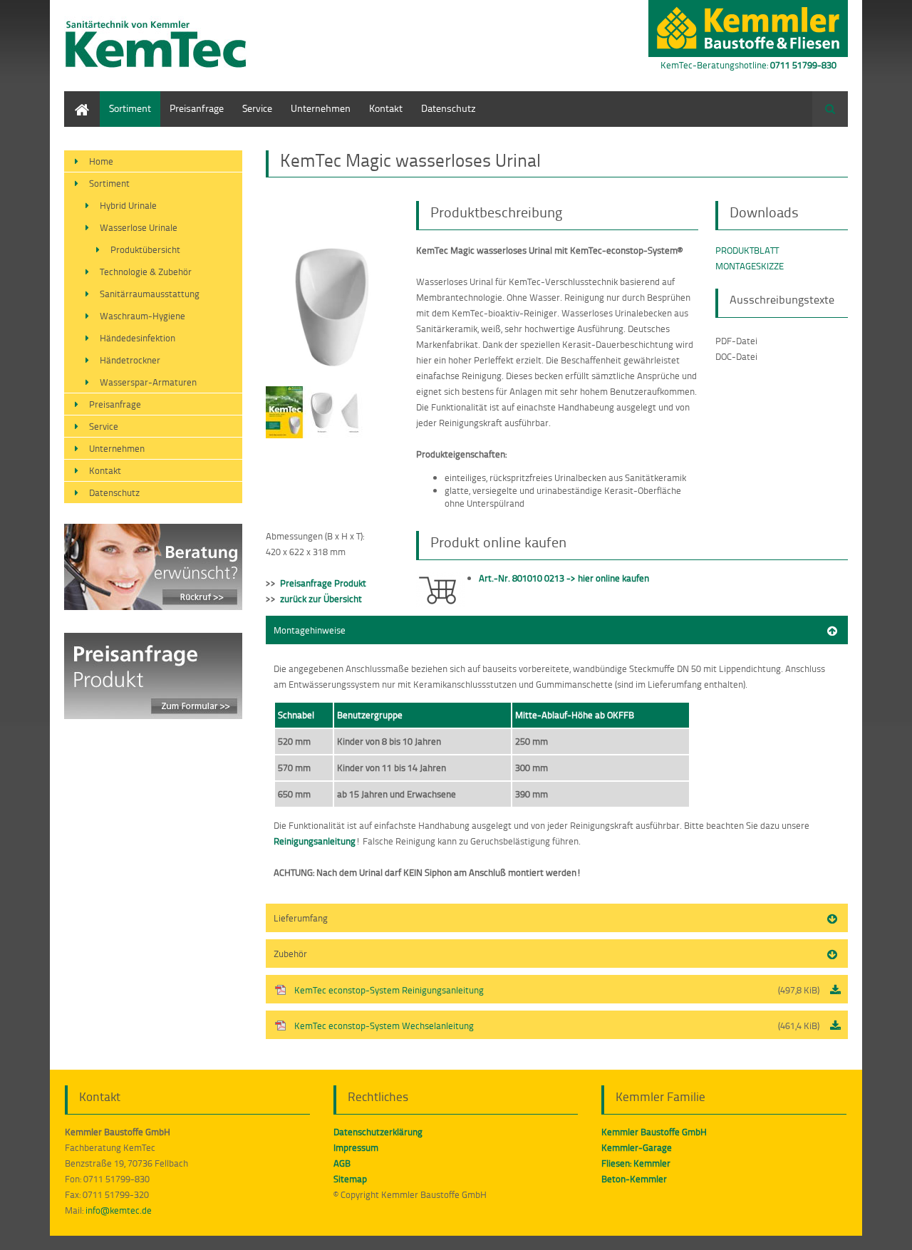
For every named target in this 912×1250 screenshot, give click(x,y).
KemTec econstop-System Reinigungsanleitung (556, 989)
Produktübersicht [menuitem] (145, 249)
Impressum (355, 1147)
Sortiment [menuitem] (130, 108)
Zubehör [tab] (290, 953)
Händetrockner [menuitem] (130, 359)
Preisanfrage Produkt (323, 583)
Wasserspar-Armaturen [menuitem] (148, 382)
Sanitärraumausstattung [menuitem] (150, 293)
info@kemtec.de (119, 1210)
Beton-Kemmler (634, 1178)
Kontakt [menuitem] (386, 108)
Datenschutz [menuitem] (448, 108)
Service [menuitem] (257, 108)
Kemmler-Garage (636, 1147)
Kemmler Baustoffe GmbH (654, 1131)
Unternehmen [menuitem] (321, 108)
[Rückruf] (153, 606)
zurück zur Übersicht (321, 598)
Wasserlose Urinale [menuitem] (138, 227)
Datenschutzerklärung (378, 1131)
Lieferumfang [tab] (301, 917)
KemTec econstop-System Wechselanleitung (556, 1025)
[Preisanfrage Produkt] (153, 715)
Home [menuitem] (77, 98)
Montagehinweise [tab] (310, 630)
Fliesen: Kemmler (635, 1163)
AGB (342, 1163)
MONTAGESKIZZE (749, 265)
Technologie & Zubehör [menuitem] (146, 271)
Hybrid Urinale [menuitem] (128, 205)
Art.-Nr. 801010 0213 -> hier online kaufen (564, 578)
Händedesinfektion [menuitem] (137, 337)
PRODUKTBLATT (747, 250)
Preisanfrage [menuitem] (197, 108)
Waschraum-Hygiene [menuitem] (142, 315)
